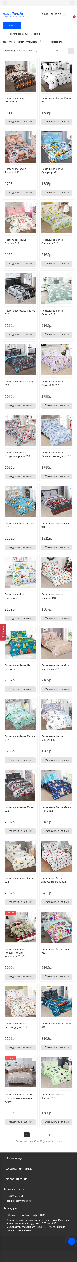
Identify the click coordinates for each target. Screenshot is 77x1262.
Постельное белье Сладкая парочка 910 (17, 454)
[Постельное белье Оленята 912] (56, 572)
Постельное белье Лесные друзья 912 (16, 1025)
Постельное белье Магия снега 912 (56, 809)
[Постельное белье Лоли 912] (56, 927)
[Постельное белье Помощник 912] (20, 572)
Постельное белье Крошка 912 (52, 1096)
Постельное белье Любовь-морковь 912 (53, 880)
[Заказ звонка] (71, 1241)
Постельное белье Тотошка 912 (15, 170)
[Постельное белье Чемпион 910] (20, 76)
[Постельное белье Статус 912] (20, 288)
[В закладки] (34, 62)
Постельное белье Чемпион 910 (15, 99)
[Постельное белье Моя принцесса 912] (56, 643)
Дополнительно (16, 1179)
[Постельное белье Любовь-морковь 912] (56, 856)
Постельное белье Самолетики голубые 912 (56, 454)
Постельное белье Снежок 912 (52, 312)
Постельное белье (18, 34)
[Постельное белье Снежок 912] (56, 288)
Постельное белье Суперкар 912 (52, 170)
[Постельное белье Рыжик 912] (20, 501)
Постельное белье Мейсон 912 (52, 738)
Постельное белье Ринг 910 (55, 525)
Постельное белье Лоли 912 (55, 951)
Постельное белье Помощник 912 (15, 596)
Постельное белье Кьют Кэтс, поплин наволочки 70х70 (19, 1098)
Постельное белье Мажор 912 (20, 809)
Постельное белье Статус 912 (20, 312)
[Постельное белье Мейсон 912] (56, 714)
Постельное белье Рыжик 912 (20, 525)
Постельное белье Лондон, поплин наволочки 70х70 (15, 953)
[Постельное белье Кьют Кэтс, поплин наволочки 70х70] (20, 1072)
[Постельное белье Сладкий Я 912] (56, 359)
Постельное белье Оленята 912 (52, 596)
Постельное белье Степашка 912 (52, 241)
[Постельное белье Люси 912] (20, 856)
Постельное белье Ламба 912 (56, 1025)
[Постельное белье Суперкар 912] (56, 147)
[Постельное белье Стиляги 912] (20, 217)
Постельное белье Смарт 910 (20, 383)
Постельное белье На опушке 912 (17, 667)
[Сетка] (71, 51)
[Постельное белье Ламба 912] (56, 1001)
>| (50, 1134)
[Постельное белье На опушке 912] (20, 643)
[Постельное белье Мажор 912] (20, 785)
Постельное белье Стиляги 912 (15, 241)
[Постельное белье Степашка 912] (56, 217)
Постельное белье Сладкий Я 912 (52, 383)
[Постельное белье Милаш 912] (20, 714)
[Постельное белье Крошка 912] (56, 1072)
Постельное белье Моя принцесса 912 (55, 667)
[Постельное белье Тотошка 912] (20, 147)
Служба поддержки (19, 1168)
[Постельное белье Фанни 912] (56, 76)
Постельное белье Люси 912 (19, 880)
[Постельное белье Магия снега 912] (56, 785)
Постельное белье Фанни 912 (56, 99)
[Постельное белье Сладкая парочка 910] (20, 430)
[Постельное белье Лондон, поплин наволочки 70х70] (20, 927)
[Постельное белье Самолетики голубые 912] (56, 430)
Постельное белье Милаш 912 (20, 738)
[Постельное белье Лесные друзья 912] (20, 1001)
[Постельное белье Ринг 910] (56, 501)
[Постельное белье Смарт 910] (20, 359)
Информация (15, 1158)
